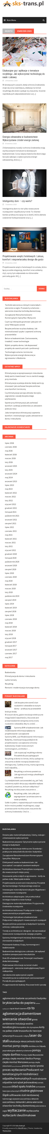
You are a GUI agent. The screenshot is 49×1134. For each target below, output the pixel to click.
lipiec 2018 (9, 615)
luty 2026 (9, 462)
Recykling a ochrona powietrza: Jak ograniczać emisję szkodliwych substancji (29, 774)
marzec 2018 (10, 630)
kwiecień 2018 (11, 626)
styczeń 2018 (10, 638)
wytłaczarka (32, 1110)
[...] (34, 94)
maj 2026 (9, 450)
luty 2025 (9, 470)
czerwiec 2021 (11, 531)
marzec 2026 (10, 458)
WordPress (22, 1128)
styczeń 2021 (10, 550)
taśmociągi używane (11, 1099)
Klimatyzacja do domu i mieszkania (20, 676)
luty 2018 (9, 634)
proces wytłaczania (14, 1070)
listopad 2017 (10, 645)
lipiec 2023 (9, 485)
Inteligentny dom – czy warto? (17, 201)
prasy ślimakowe (16, 1066)
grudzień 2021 (11, 508)
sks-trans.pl (20, 1125)
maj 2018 (9, 623)
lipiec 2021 (9, 527)
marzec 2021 (10, 542)
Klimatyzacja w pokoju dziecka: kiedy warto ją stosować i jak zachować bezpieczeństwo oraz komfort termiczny (24, 386)
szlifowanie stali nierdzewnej (24, 1095)
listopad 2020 (10, 558)
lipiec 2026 (9, 443)
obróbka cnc (33, 1046)
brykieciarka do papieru (19, 1003)
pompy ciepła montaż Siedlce (18, 1058)
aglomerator (9, 998)
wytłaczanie (17, 1110)
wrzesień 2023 (11, 481)
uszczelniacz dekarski (29, 1099)
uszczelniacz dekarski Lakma (17, 1102)
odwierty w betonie (24, 1050)
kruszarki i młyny (22, 1036)
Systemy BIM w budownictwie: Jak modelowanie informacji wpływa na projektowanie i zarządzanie (24, 730)
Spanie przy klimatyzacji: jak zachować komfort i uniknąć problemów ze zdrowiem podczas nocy (23, 405)
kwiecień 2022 (11, 493)
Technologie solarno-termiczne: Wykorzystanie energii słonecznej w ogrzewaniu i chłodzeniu (20, 355)
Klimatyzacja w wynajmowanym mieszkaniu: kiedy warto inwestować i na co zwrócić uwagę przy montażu (24, 376)
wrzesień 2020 (11, 565)
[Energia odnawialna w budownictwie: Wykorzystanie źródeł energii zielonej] (24, 118)
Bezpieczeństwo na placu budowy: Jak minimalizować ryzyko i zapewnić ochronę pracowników (23, 331)
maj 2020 (9, 581)
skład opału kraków (23, 1086)
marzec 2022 (10, 496)
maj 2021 (9, 535)
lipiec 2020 (9, 573)
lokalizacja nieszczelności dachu (25, 1041)
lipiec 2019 (9, 603)
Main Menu (11, 20)
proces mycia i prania (33, 1065)
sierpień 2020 (10, 569)
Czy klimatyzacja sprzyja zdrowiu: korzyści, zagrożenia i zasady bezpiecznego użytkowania (23, 396)
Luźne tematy (11, 680)
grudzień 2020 (11, 554)
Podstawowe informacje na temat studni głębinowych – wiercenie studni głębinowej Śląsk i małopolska (24, 968)
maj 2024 (9, 477)
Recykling (9, 684)
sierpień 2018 (10, 611)
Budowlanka (10, 672)
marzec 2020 (10, 588)
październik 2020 (12, 561)
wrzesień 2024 (11, 473)
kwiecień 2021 (11, 538)
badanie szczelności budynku (31, 998)
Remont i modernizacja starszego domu (22, 687)
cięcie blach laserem (18, 1008)
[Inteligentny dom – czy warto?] (24, 183)
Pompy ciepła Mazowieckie (32, 1055)
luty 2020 (9, 592)
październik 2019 (12, 596)
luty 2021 (9, 546)
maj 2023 (9, 489)
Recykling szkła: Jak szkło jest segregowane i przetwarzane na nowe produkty (27, 796)
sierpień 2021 (10, 523)
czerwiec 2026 (11, 447)
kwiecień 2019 (11, 607)
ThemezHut (7, 1131)
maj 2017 (9, 657)
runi (15, 1082)
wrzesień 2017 (11, 649)
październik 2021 (12, 515)
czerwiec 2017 (11, 653)
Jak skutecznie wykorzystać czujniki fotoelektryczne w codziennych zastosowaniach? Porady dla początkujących (24, 978)
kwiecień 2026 (11, 454)
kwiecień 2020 (11, 584)
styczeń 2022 (10, 504)
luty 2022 (9, 500)
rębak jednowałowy (27, 1082)
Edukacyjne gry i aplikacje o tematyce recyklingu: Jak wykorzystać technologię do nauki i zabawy (24, 74)
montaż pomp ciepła (15, 1046)
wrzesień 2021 (11, 519)
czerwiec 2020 (11, 577)
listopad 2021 (10, 512)
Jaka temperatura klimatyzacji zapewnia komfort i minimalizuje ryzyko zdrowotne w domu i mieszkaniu (23, 415)
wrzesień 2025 (11, 466)
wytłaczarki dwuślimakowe (19, 1115)
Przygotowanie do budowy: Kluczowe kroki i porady (24, 984)
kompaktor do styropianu (28, 1027)
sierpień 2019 (10, 600)
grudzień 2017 (11, 642)
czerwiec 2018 (11, 619)
